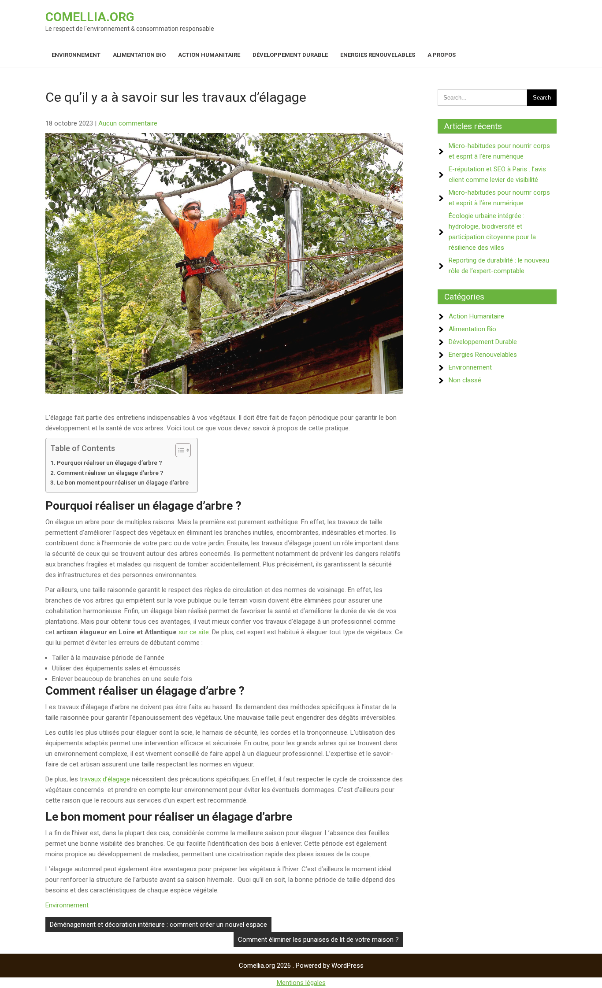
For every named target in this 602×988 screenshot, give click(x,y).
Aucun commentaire (127, 123)
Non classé (465, 380)
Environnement (76, 55)
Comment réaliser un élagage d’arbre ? (110, 472)
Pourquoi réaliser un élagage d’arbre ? (109, 462)
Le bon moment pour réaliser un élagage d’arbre (123, 482)
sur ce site (193, 632)
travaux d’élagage (105, 779)
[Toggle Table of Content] (179, 450)
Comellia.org (89, 17)
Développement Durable (290, 55)
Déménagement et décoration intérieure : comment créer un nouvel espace (158, 925)
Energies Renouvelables (377, 55)
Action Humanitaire (209, 55)
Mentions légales (301, 983)
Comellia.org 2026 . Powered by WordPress (301, 965)
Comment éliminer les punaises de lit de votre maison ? (318, 940)
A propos (441, 55)
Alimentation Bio (139, 55)
